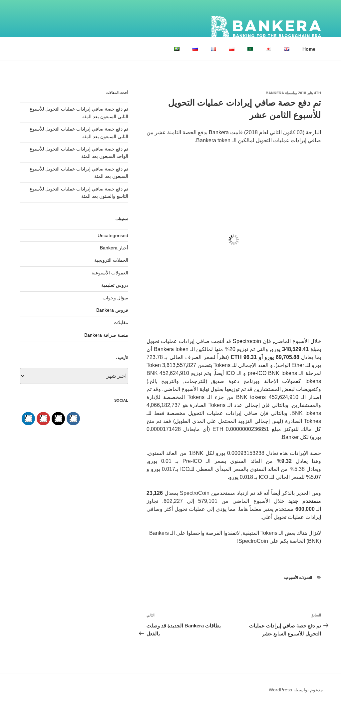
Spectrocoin (247, 341)
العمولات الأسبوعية (298, 577)
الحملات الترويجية (111, 260)
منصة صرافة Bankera (106, 335)
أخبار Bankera (114, 247)
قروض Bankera (112, 310)
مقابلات (121, 322)
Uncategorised (113, 235)
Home (308, 49)
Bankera (275, 93)
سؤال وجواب (115, 297)
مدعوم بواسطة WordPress (296, 689)
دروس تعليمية (114, 285)
